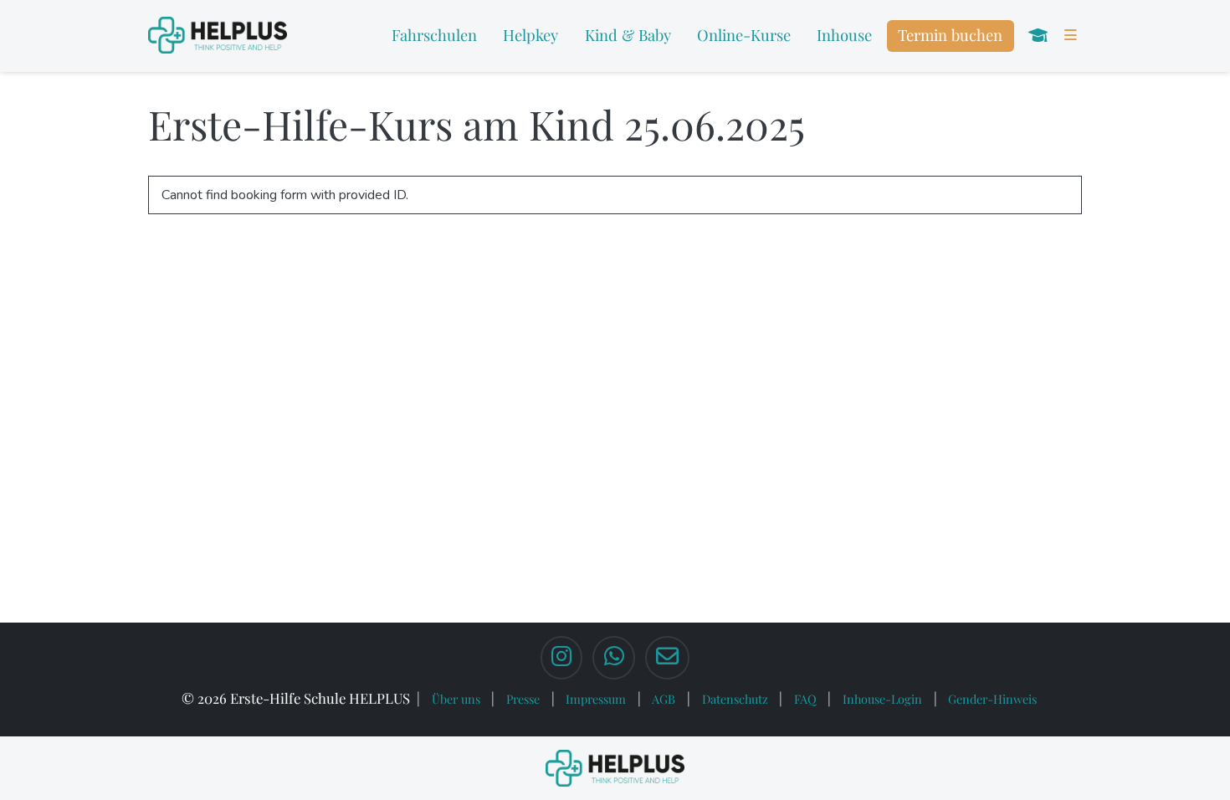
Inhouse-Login (882, 698)
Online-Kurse (744, 34)
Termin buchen (950, 34)
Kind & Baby (628, 34)
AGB (663, 698)
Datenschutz (735, 698)
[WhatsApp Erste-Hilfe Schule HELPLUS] (613, 657)
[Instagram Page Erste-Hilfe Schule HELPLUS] (561, 657)
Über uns (456, 698)
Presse (523, 698)
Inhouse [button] (844, 34)
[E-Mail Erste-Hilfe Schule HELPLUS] (667, 657)
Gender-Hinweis (992, 698)
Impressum (596, 698)
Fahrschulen (434, 34)
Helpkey (530, 34)
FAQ (805, 698)
